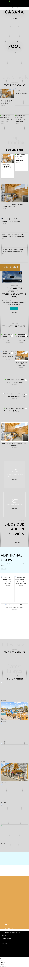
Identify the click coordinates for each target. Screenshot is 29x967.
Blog (3, 941)
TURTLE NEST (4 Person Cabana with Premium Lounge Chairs (7, 166)
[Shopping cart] (27, 3)
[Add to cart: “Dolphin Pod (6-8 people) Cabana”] (26, 155)
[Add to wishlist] (12, 158)
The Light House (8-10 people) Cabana (14, 411)
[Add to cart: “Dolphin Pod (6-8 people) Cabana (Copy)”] (16, 335)
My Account (4, 935)
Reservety (23, 932)
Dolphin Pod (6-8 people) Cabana (14, 382)
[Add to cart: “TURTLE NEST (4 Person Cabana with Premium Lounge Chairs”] (12, 155)
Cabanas (4, 169)
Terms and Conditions (6, 938)
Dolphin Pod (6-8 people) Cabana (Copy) (14, 396)
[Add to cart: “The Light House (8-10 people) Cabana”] (2, 353)
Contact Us (4, 943)
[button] (14, 283)
